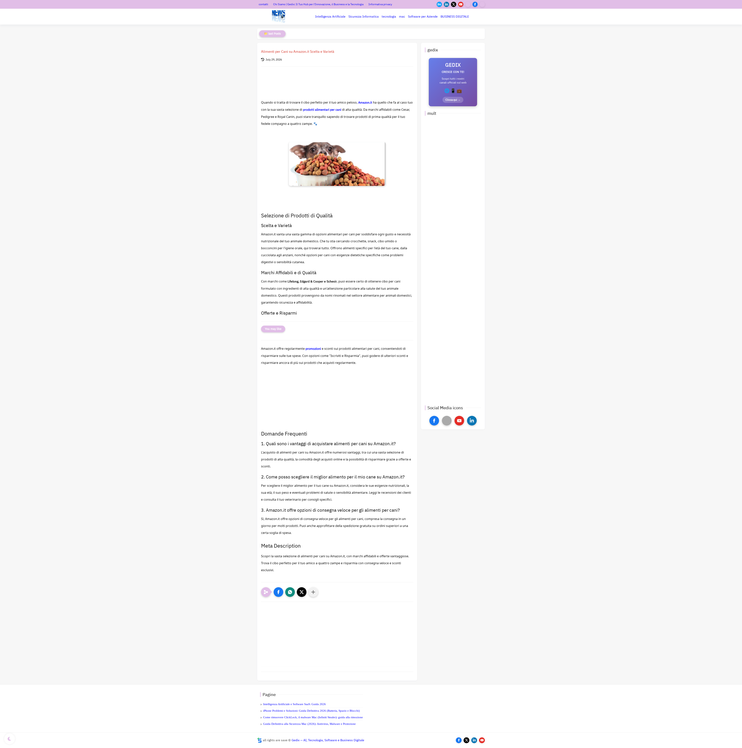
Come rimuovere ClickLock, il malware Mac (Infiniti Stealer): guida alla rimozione (313, 717)
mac (402, 16)
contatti (263, 4)
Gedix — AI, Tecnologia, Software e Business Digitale (328, 740)
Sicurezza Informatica (363, 16)
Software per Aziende (423, 16)
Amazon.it (365, 102)
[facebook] (475, 4)
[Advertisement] (337, 401)
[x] (447, 420)
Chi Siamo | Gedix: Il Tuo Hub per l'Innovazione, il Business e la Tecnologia (318, 4)
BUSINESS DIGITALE (455, 16)
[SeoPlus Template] (259, 740)
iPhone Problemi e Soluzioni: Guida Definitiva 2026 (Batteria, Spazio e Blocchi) (311, 710)
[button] (278, 592)
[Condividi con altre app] (313, 592)
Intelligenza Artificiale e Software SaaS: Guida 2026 (294, 704)
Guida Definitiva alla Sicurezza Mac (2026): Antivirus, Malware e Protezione (309, 723)
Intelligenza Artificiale (330, 16)
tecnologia (389, 16)
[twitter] (453, 4)
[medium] (468, 4)
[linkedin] (446, 4)
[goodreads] (482, 4)
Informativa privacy (380, 4)
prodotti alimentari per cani (322, 109)
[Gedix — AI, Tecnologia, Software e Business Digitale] (278, 16)
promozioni (313, 348)
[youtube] (460, 4)
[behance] (439, 4)
